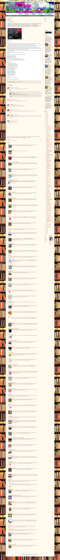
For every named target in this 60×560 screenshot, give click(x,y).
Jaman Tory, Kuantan (14, 438)
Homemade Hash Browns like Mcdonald (17, 311)
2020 (46, 119)
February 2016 (48, 226)
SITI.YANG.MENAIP (11, 346)
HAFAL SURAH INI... (49, 206)
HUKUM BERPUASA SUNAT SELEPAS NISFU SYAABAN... (49, 161)
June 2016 (47, 132)
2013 (46, 231)
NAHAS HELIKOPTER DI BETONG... (49, 204)
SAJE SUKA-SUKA (11, 174)
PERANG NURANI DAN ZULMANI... (49, 146)
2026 (46, 112)
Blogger (37, 554)
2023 (46, 116)
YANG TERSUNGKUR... (49, 208)
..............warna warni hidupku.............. (13, 340)
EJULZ (9, 228)
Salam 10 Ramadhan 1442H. (15, 383)
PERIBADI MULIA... (48, 170)
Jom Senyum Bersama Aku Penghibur (13, 162)
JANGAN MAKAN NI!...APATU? (48, 173)
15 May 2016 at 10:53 (15, 114)
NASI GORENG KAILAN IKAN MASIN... (49, 217)
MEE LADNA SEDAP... (50, 76)
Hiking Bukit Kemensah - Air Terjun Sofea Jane (17, 250)
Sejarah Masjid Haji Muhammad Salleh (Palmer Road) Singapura (16, 256)
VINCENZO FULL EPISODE (12, 395)
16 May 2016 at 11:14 (15, 120)
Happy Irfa (9, 443)
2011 (46, 233)
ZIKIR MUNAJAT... (48, 176)
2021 (46, 118)
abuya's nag (9, 370)
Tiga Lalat (9, 358)
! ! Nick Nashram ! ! (11, 352)
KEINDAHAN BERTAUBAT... (48, 192)
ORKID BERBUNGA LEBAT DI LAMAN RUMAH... (49, 221)
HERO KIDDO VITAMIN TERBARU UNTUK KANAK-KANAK (20, 371)
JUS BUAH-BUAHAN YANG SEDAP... (48, 165)
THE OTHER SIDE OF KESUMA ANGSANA (14, 495)
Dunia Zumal (10, 283)
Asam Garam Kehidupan (11, 382)
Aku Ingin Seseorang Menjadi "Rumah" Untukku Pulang (19, 162)
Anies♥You (9, 168)
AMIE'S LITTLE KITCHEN (12, 198)
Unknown (10, 99)
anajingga (9, 231)
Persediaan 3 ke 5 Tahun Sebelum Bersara (17, 180)
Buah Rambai (13, 222)
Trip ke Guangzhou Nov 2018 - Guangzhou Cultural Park (19, 420)
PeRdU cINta (11, 87)
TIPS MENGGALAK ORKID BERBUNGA (48, 104)
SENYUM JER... (48, 190)
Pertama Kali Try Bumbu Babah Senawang (17, 156)
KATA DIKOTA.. (48, 184)
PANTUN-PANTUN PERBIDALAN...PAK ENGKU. (51, 56)
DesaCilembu (10, 404)
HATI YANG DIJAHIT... (49, 207)
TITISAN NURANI (10, 513)
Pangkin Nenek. (10, 431)
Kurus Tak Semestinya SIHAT (15, 462)
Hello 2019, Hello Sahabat (15, 468)
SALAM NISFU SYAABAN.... (48, 163)
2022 (46, 117)
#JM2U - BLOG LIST (11, 150)
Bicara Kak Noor (10, 479)
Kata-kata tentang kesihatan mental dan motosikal (18, 244)
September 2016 (48, 129)
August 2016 (47, 130)
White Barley (10, 295)
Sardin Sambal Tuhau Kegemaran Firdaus (17, 198)
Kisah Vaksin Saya (14, 377)
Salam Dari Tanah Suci (14, 347)
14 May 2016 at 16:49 (16, 87)
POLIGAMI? (47, 187)
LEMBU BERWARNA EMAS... (48, 213)
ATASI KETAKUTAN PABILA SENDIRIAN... (48, 37)
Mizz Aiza (9, 538)
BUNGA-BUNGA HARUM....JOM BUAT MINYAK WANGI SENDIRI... (48, 66)
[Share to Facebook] (21, 81)
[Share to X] (20, 81)
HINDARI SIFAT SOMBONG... (48, 141)
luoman (31, 554)
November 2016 (48, 126)
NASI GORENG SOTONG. (49, 95)
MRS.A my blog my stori (11, 265)
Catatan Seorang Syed (11, 455)
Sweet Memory (10, 304)
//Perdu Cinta (10, 237)
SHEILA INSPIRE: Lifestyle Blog (12, 364)
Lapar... (13, 305)
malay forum (46, 237)
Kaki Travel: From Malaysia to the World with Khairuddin (16, 437)
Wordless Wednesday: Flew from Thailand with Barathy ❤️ (19, 335)
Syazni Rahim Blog (10, 156)
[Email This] (18, 81)
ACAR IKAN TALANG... (49, 142)
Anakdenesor (10, 310)
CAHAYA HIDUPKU (11, 322)
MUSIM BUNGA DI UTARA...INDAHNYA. (49, 186)
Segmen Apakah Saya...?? (15, 545)
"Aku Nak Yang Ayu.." (11, 529)
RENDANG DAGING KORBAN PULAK (17, 238)
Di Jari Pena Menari (11, 461)
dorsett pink (10, 249)
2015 (46, 228)
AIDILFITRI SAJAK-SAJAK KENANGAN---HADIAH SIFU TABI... (49, 150)
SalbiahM (10, 120)
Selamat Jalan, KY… (10, 228)
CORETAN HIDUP (10, 398)
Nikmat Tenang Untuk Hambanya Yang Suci (17, 365)
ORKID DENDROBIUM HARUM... (49, 167)
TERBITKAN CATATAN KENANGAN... (49, 139)
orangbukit (9, 186)
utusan (46, 241)
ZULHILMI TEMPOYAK (11, 449)
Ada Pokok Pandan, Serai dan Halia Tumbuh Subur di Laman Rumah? (20, 204)
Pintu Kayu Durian (14, 329)
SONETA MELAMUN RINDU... (49, 137)
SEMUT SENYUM (10, 271)
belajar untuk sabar (11, 532)
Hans (9, 289)
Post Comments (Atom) (14, 140)
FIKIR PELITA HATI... (49, 193)
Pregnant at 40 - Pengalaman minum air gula (17, 317)
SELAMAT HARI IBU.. (49, 197)
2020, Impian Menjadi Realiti (15, 444)
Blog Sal (9, 316)
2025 (46, 113)
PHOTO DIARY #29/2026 (15, 144)
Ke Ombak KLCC (14, 168)
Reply (10, 96)
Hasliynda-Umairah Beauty (12, 388)
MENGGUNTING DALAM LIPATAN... (49, 215)
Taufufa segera (14, 432)
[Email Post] (17, 81)
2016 (46, 124)
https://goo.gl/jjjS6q (14, 77)
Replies (11, 91)
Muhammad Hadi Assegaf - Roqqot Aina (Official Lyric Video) (19, 150)
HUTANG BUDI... (48, 174)
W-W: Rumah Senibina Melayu (16, 341)
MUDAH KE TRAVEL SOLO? (16, 450)
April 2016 (47, 223)
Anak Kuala (10, 525)
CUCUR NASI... (48, 189)
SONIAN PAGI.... (48, 211)
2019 (46, 120)
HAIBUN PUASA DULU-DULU (49, 169)
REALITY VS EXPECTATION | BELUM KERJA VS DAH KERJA (20, 456)
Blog (8, 277)
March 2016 (47, 224)
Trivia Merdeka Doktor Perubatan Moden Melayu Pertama (19, 174)
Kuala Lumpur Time (49, 32)
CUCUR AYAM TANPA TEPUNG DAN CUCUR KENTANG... (49, 200)
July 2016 (47, 131)
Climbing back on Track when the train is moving (18, 426)
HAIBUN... (47, 177)
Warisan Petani (10, 222)
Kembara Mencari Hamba (11, 192)
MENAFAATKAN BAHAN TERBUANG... (49, 210)
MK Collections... (10, 301)
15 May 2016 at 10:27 (16, 109)
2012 (46, 232)
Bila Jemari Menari (10, 489)
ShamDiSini (10, 507)
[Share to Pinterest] (22, 81)
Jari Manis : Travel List (11, 419)
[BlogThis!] (19, 81)
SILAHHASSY (10, 376)
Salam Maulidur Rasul (14, 186)
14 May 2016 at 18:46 (15, 99)
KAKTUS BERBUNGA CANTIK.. (49, 135)
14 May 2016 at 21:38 (18, 93)
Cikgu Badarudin (10, 416)
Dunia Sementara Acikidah (12, 467)
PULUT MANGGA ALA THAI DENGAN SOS (18, 210)
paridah (13, 93)
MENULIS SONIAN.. (48, 194)
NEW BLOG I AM (14, 359)
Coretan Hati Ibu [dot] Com (12, 544)
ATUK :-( (13, 533)
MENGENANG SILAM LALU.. (49, 148)
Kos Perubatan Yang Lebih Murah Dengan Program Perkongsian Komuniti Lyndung (22, 353)
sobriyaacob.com (10, 410)
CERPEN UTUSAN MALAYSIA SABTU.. (49, 144)
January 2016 (47, 227)
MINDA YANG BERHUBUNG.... (48, 196)
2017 (46, 123)
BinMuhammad (10, 519)
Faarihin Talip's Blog (11, 528)
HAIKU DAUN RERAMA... (48, 153)
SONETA (47, 183)
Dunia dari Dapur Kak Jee (11, 210)
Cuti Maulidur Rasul (14, 192)
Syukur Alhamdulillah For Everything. (16, 216)
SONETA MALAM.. (48, 182)
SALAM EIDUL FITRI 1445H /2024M (16, 323)
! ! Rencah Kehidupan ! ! (11, 501)
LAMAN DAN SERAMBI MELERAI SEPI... (50, 44)
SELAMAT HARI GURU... (48, 179)
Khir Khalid (11, 109)
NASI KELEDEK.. (48, 171)
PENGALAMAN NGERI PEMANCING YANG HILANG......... (49, 155)
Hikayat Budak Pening (11, 243)
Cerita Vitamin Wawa (11, 259)
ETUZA (9, 216)
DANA (9, 144)
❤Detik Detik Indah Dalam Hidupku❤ (13, 328)
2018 (46, 122)
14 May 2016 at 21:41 (15, 104)
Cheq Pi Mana (10, 204)
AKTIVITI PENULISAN (12, 82)
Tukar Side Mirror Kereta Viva (15, 539)
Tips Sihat (13, 389)
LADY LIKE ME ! (10, 334)
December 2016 (48, 125)
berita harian (46, 240)
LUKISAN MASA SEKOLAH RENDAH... (49, 219)
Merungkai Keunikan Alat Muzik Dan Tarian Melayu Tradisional (20, 474)
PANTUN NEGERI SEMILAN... (48, 181)
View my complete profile (50, 243)
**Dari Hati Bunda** (11, 483)
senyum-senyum (10, 394)
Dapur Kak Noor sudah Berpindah (12, 480)
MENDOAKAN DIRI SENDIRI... (48, 157)
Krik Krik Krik (10, 425)
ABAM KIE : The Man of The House (13, 180)
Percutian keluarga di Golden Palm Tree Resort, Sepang (18, 232)
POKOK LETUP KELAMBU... (50, 86)
